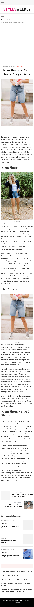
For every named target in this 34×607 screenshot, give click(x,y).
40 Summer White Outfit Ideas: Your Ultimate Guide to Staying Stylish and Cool (16, 590)
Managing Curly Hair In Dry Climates (14, 579)
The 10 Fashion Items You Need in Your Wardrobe (10, 556)
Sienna (17, 132)
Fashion (20, 66)
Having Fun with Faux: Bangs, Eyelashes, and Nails (15, 584)
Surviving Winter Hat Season (9, 541)
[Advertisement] (17, 42)
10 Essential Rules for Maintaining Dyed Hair (16, 571)
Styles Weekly (19, 600)
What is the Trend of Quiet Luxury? (10, 527)
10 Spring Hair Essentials (10, 575)
